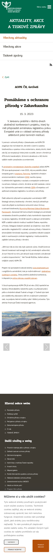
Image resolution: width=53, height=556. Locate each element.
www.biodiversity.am (41, 268)
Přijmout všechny (41, 546)
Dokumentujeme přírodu (15, 425)
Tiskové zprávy (12, 55)
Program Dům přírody (14, 489)
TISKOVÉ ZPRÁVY (13, 433)
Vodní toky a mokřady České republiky (20, 463)
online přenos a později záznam (24, 278)
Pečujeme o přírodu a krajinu (17, 421)
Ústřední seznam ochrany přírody (18, 451)
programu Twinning (22, 173)
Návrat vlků (11, 459)
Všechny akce (12, 47)
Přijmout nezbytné (14, 549)
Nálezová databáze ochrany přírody (19, 478)
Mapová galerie (12, 470)
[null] (5, 77)
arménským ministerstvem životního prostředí (21, 167)
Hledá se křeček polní (14, 485)
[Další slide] (47, 347)
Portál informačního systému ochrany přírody (22, 474)
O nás (9, 429)
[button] (44, 6)
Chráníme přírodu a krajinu (16, 418)
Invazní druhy (12, 466)
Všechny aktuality (14, 38)
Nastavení (11, 542)
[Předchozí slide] (6, 347)
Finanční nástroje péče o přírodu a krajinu (21, 448)
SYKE (27, 177)
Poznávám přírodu (13, 410)
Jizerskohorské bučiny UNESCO (18, 481)
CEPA (33, 187)
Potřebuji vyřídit (12, 414)
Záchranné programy (14, 455)
